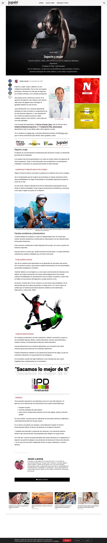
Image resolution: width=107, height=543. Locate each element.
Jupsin (41, 3)
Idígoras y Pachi (62, 3)
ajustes (57, 541)
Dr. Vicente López (59, 119)
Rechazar (77, 540)
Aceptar (67, 540)
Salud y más (50, 3)
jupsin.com (31, 133)
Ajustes (88, 540)
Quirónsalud (57, 127)
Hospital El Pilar (46, 127)
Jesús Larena (24, 81)
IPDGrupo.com (63, 133)
